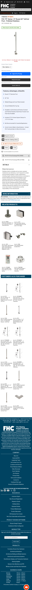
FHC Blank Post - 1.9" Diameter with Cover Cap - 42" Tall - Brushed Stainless (19, 365)
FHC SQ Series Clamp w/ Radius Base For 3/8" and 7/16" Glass (20, 224)
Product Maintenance (16, 509)
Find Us (27, 2)
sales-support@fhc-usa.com (20, 422)
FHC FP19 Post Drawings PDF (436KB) (14, 155)
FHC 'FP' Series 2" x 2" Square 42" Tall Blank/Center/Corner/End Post (6, 387)
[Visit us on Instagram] (14, 490)
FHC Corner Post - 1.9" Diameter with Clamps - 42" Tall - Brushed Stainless (6, 343)
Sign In (15, 13)
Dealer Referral (16, 85)
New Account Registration (16, 499)
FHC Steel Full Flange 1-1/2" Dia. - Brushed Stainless (20, 270)
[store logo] (5, 6)
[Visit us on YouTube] (8, 490)
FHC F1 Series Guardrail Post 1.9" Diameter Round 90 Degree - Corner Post (6, 408)
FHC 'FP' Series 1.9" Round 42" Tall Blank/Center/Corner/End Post (6, 299)
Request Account (6, 13)
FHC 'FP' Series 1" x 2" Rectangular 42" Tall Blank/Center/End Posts (18, 321)
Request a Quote (9, 2)
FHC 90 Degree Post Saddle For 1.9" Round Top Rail (18, 408)
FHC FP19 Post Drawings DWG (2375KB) (14, 159)
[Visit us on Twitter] (11, 490)
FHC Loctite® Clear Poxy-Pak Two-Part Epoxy (6, 270)
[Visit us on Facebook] (5, 490)
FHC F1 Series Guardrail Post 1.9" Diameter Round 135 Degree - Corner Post (19, 387)
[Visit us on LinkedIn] (2, 490)
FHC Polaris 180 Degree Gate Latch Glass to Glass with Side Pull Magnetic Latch (7, 247)
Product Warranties (16, 511)
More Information (10, 194)
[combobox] (16, 9)
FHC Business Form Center (16, 514)
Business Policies (16, 506)
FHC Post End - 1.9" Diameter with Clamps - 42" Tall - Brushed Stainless (19, 299)
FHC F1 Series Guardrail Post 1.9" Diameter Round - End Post (6, 321)
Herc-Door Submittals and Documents (16, 516)
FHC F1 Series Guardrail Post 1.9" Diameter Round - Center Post (6, 364)
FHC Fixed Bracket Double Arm (18, 246)
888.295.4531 (20, 2)
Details (6, 165)
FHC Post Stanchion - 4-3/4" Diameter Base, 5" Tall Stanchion (7, 224)
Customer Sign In (16, 496)
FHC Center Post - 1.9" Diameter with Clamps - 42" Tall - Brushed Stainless (19, 343)
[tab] (16, 164)
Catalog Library (16, 504)
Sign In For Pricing (17, 73)
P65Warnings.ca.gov (15, 200)
